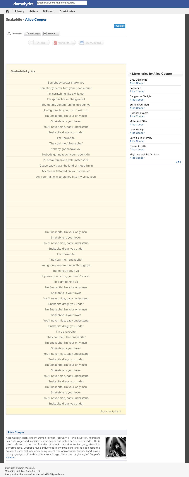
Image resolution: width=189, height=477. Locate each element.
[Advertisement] (66, 55)
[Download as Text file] (39, 42)
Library (19, 11)
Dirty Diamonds (138, 79)
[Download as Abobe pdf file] (63, 42)
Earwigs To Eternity (141, 137)
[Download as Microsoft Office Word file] (91, 42)
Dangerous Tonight (141, 96)
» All (178, 161)
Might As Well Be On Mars (145, 154)
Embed (51, 33)
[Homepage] (9, 11)
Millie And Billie (138, 121)
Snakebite (135, 88)
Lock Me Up (137, 129)
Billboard (48, 11)
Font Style (35, 33)
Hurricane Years (139, 112)
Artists (33, 11)
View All (10, 457)
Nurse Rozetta (138, 146)
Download (17, 33)
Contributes (67, 11)
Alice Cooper (36, 19)
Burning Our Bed (139, 104)
